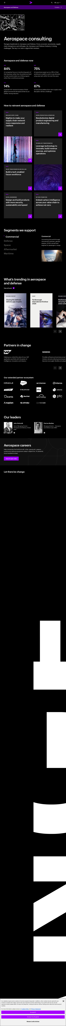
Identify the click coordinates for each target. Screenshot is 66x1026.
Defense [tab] (8, 240)
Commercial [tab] (12, 236)
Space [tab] (7, 244)
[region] (33, 1012)
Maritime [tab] (9, 253)
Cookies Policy (25, 1009)
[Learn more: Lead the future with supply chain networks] (18, 136)
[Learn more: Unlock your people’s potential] (18, 177)
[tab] (52, 251)
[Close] (63, 1001)
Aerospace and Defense (11, 7)
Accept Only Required (33, 1016)
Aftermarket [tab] (10, 249)
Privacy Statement (36, 1009)
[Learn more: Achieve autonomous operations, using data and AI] (48, 123)
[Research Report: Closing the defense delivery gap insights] (15, 310)
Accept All (33, 1012)
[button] (11, 459)
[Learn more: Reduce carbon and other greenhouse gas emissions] (48, 205)
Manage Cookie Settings (33, 1021)
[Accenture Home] (31, 3)
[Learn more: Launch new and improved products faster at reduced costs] (18, 205)
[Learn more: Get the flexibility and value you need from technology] (48, 164)
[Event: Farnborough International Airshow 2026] (41, 310)
